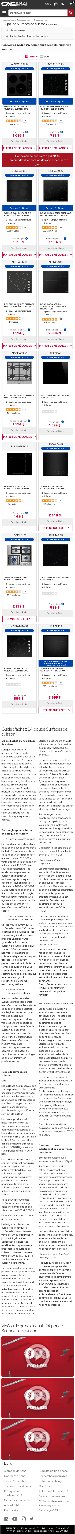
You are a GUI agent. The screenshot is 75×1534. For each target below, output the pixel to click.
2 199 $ (18, 606)
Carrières (44, 1486)
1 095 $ (18, 135)
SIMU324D (56, 353)
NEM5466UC (19, 262)
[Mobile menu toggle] (4, 12)
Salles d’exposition (15, 1481)
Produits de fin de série (53, 1471)
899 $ (54, 607)
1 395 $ (18, 242)
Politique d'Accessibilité (53, 1491)
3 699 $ (55, 697)
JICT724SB (55, 626)
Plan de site (11, 1510)
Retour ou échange (51, 1481)
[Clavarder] (55, 4)
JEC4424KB (55, 444)
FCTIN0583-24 (19, 446)
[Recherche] (71, 12)
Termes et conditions (17, 1486)
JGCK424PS (19, 535)
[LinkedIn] (6, 1520)
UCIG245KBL (19, 171)
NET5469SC (55, 171)
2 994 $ (54, 333)
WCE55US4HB (19, 64)
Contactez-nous (14, 1476)
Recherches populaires (53, 1476)
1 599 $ (54, 425)
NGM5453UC (19, 353)
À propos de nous (15, 1471)
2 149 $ (55, 515)
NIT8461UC (55, 262)
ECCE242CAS (56, 64)
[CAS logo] (21, 4)
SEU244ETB (55, 535)
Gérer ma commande (17, 1500)
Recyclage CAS (48, 1510)
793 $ (54, 135)
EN (62, 4)
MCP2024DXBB (19, 626)
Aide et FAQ (12, 1505)
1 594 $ (18, 333)
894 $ (18, 698)
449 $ (18, 516)
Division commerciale (52, 1496)
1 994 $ (55, 242)
